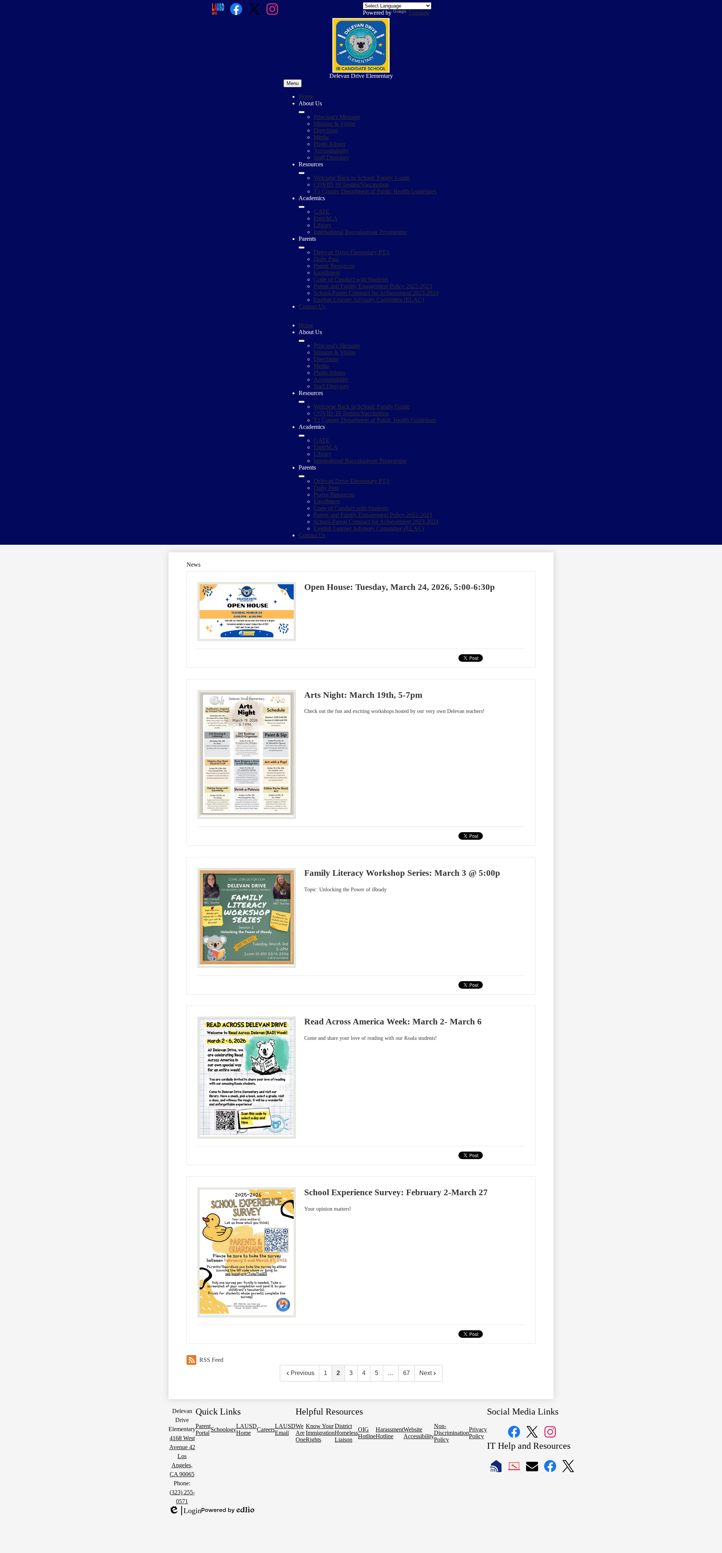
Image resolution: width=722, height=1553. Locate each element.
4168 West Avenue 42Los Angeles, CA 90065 (182, 1456)
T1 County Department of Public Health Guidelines (375, 191)
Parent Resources (334, 266)
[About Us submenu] (302, 112)
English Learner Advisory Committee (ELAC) (369, 299)
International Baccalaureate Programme (360, 232)
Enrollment (327, 272)
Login (185, 1510)
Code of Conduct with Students (351, 279)
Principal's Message (337, 117)
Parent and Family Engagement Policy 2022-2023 (373, 286)
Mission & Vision (334, 123)
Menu (293, 83)
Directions (326, 130)
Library (322, 225)
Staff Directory (331, 157)
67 (406, 1373)
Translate (418, 12)
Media (321, 137)
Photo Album (329, 144)
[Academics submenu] (302, 207)
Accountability (331, 150)
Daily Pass (326, 259)
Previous (302, 1373)
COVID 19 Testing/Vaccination (351, 184)
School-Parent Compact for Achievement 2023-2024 (376, 293)
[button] (302, 341)
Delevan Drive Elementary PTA (352, 252)
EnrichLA (326, 218)
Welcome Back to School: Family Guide (362, 178)
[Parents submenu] (302, 247)
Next (425, 1373)
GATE (321, 211)
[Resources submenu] (302, 173)
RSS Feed (211, 1360)
